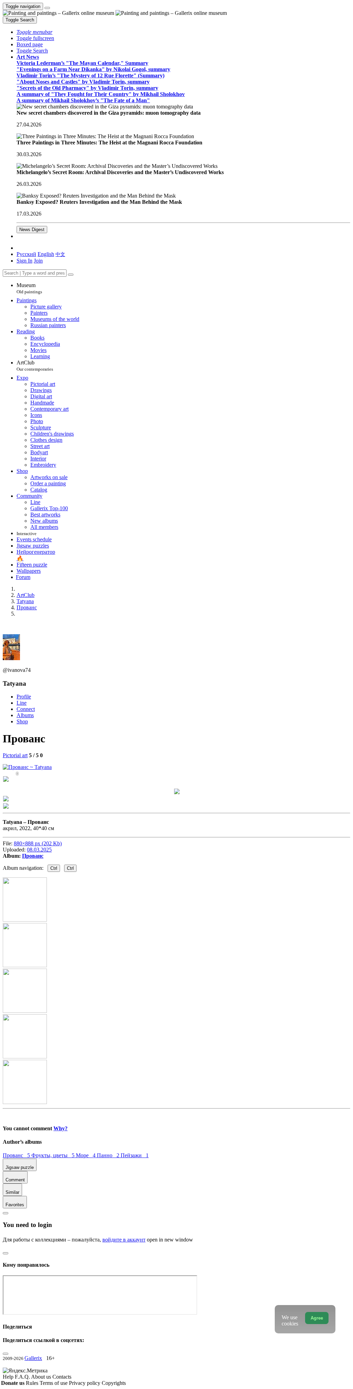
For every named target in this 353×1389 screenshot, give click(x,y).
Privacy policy (85, 1383)
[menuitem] (60, 254)
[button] (34, 32)
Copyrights (114, 1383)
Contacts (61, 1377)
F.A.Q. (23, 1377)
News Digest (31, 229)
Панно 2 (109, 1155)
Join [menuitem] (38, 261)
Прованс (32, 856)
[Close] (70, 275)
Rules (33, 1383)
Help (9, 1377)
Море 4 (86, 1155)
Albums (25, 715)
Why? (60, 1128)
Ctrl (53, 868)
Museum (29, 288)
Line (22, 703)
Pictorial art (15, 755)
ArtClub (35, 366)
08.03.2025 (39, 850)
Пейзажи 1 (135, 1155)
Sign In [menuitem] (24, 261)
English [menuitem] (46, 254)
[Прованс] (27, 767)
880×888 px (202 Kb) (38, 843)
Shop (22, 721)
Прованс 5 (17, 1155)
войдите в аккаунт (123, 1240)
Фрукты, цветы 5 (53, 1155)
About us (41, 1377)
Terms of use (54, 1383)
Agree (317, 1318)
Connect (26, 709)
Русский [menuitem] (26, 254)
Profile (24, 697)
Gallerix (33, 1358)
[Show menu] (47, 8)
